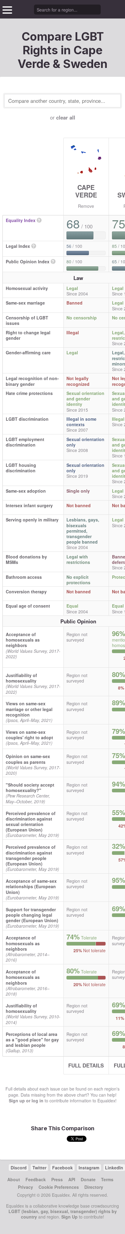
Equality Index (20, 220)
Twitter (39, 1168)
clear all (65, 117)
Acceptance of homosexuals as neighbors (23, 639)
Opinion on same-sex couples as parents (28, 759)
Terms (107, 1179)
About (13, 1179)
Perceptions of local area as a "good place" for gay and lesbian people (32, 1039)
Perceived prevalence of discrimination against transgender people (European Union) (31, 855)
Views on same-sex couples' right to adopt (29, 734)
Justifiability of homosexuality (21, 678)
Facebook (62, 1168)
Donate (88, 1179)
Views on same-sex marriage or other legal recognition (29, 708)
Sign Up (69, 1217)
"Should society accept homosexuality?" (30, 787)
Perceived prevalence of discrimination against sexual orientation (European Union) (31, 821)
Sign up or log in (26, 1100)
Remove (86, 206)
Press (57, 1179)
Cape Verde (86, 191)
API (71, 1179)
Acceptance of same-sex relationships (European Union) (31, 886)
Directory (93, 1187)
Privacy (25, 1187)
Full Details (86, 1065)
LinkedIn (114, 1168)
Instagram (89, 1168)
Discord (19, 1168)
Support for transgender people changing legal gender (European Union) (32, 914)
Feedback (35, 1179)
